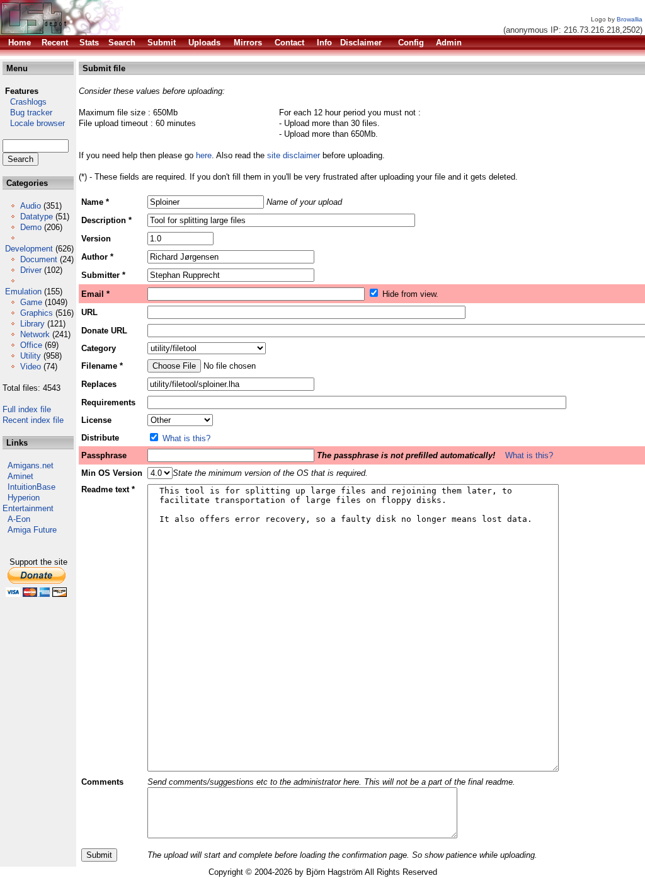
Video (30, 366)
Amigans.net (31, 465)
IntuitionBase (31, 487)
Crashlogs (25, 102)
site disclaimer (293, 155)
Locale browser (34, 123)
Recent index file (33, 420)
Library (32, 323)
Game (31, 302)
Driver (31, 270)
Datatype (36, 216)
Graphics (36, 313)
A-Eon (19, 519)
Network (35, 334)
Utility (30, 356)
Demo (31, 227)
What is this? (186, 438)
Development (29, 248)
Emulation (23, 291)
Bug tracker (27, 112)
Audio (30, 206)
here (204, 155)
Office (31, 345)
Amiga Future (32, 529)
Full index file (27, 409)
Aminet (20, 476)
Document (38, 259)
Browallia (629, 19)
